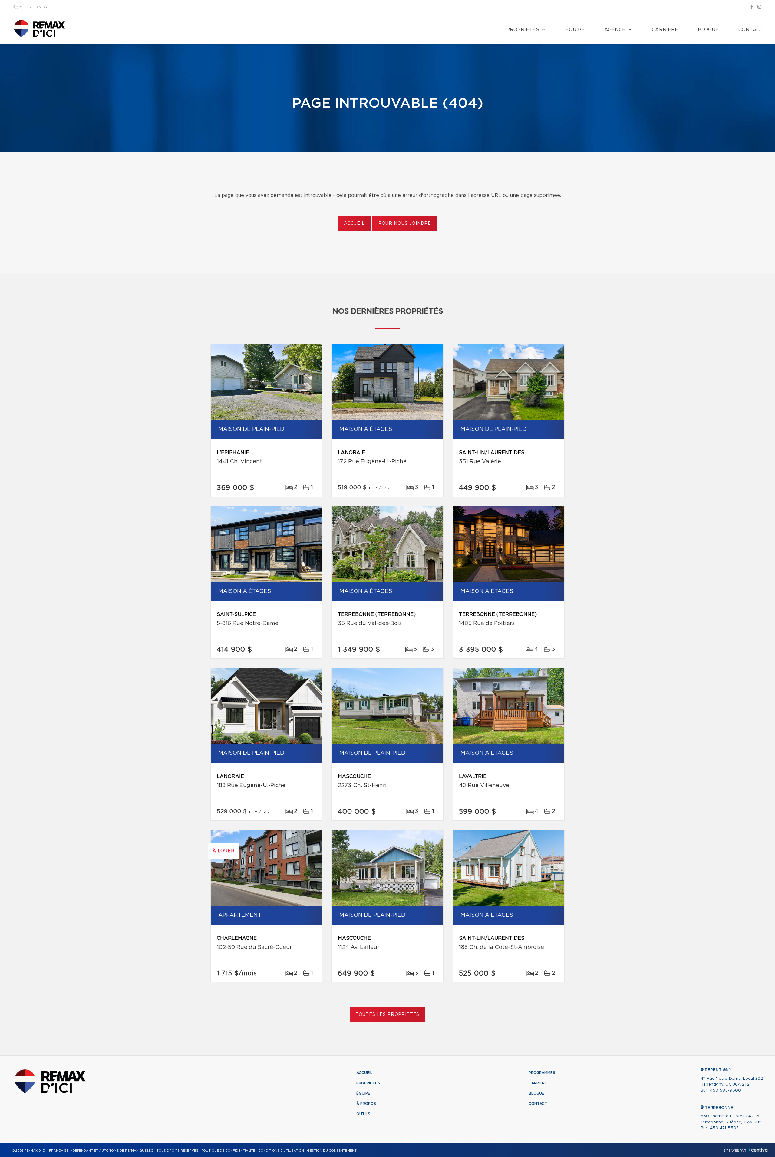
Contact (750, 29)
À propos (366, 1103)
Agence (614, 29)
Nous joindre (34, 7)
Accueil (354, 223)
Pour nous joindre (404, 223)
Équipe (575, 29)
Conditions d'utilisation (281, 1150)
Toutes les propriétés (388, 1014)
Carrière (665, 29)
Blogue (708, 29)
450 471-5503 (724, 1128)
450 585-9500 (725, 1090)
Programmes (542, 1073)
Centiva (758, 1150)
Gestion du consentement (332, 1150)
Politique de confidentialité (228, 1150)
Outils (363, 1114)
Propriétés (522, 29)
